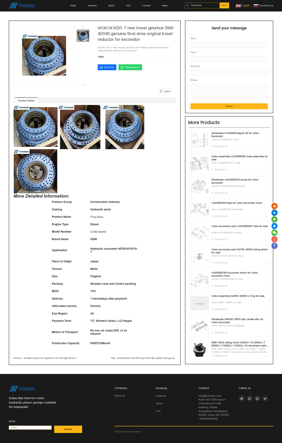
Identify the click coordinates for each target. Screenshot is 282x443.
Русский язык (265, 5)
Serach (224, 5)
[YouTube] (249, 398)
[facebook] (241, 398)
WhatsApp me (132, 67)
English (245, 5)
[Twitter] (265, 398)
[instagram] (257, 398)
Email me (109, 67)
